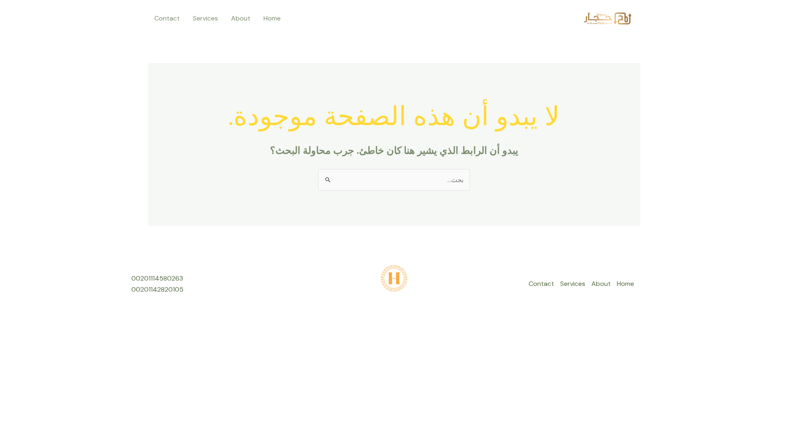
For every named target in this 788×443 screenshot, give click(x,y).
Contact (167, 18)
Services (205, 18)
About (240, 18)
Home (272, 18)
